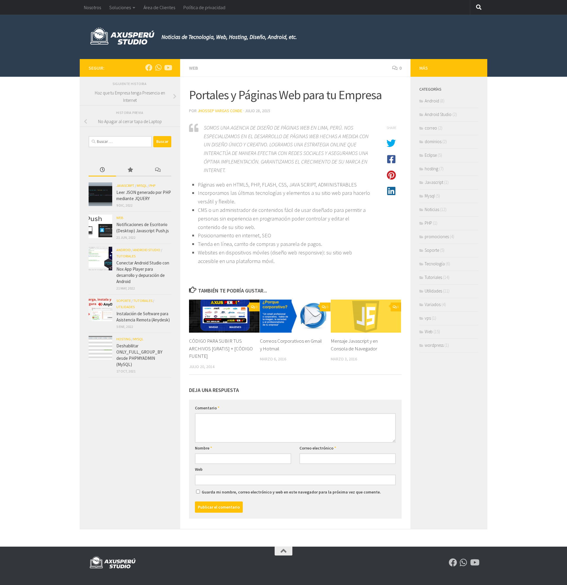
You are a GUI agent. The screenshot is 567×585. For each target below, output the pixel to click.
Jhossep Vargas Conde (220, 110)
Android (123, 250)
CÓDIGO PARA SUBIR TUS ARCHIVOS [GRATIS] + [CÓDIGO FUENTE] (221, 348)
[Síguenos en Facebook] (148, 67)
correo (431, 128)
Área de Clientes (159, 7)
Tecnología (435, 264)
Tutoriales (126, 256)
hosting (123, 339)
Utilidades (125, 307)
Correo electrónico (317, 448)
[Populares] (130, 170)
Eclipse (431, 155)
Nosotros (92, 7)
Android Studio (146, 250)
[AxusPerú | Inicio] (122, 37)
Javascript (125, 185)
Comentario (207, 408)
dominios (433, 141)
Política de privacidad (204, 7)
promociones (437, 236)
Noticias (432, 209)
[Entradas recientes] (102, 170)
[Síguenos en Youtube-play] (167, 67)
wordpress (434, 345)
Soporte (123, 300)
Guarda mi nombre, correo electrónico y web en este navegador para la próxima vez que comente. (291, 492)
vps (428, 318)
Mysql (142, 185)
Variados (433, 304)
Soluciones (120, 7)
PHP (152, 185)
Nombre (203, 448)
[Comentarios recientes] (157, 170)
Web (193, 68)
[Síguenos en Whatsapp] (158, 67)
